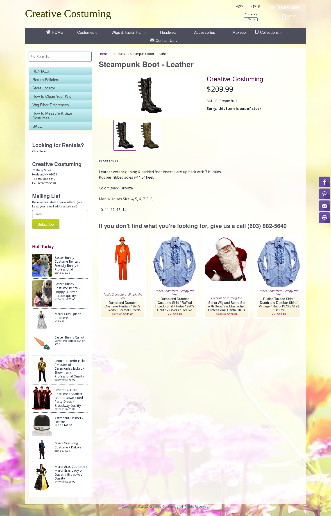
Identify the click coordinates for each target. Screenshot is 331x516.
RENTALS (40, 71)
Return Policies (45, 79)
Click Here (39, 151)
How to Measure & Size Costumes (52, 115)
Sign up (255, 6)
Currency (251, 14)
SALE (37, 126)
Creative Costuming (68, 13)
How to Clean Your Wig (51, 96)
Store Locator (43, 88)
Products (119, 54)
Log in (239, 6)
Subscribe (46, 224)
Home (103, 54)
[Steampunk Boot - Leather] (124, 135)
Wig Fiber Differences (50, 104)
